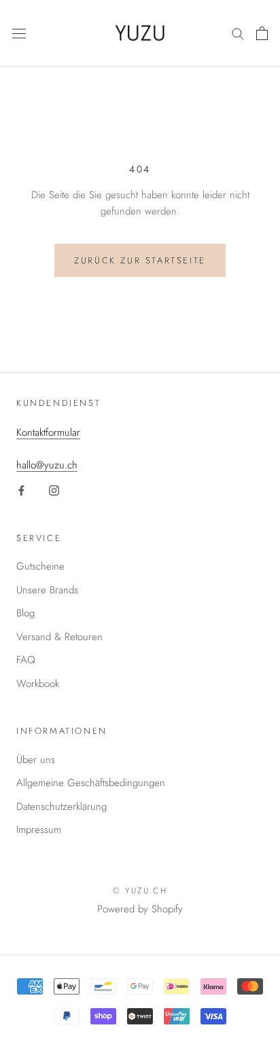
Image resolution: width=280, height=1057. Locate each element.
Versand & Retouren (59, 636)
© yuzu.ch (140, 891)
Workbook (37, 683)
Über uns (35, 759)
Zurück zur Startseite (140, 260)
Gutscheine (40, 566)
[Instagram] (54, 489)
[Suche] (238, 33)
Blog (25, 613)
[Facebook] (21, 489)
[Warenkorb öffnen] (262, 33)
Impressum (38, 829)
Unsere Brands (47, 589)
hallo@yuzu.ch (46, 465)
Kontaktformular (48, 432)
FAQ (25, 659)
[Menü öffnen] (19, 33)
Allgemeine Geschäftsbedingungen (90, 782)
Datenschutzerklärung (61, 806)
